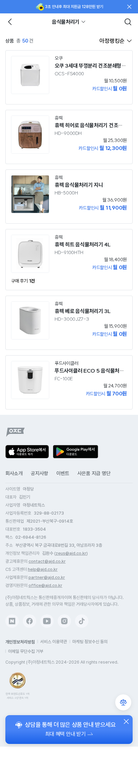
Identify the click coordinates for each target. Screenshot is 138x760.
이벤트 (62, 473)
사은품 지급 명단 (94, 473)
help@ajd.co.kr (43, 569)
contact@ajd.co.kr (47, 561)
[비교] (123, 702)
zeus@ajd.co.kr (71, 553)
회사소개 (14, 473)
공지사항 (39, 473)
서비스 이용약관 (53, 641)
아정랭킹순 (112, 40)
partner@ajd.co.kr (46, 577)
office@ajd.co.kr (45, 585)
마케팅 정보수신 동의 (90, 641)
